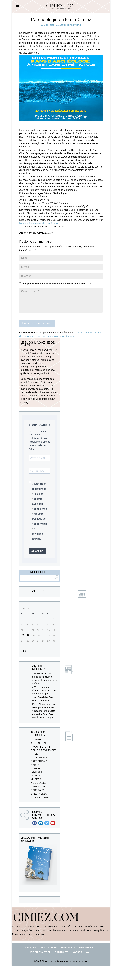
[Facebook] (34, 823)
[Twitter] (46, 823)
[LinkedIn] (40, 823)
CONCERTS (37, 754)
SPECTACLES (39, 794)
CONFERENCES (40, 757)
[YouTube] (52, 823)
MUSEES (36, 779)
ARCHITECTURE (40, 746)
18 (28, 635)
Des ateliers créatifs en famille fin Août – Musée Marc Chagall (43, 714)
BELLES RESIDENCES (44, 750)
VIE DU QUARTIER (40, 952)
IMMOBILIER (38, 772)
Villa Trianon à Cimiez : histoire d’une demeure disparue (44, 690)
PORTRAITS (38, 790)
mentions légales (80, 961)
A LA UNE (61, 25)
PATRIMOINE (38, 786)
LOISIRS (35, 775)
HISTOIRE (36, 768)
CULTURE (30, 947)
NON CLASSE (38, 783)
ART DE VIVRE (48, 947)
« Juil (23, 651)
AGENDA (77, 952)
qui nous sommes (63, 961)
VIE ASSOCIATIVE (41, 797)
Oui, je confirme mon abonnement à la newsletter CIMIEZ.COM (56, 283)
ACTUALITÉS (38, 743)
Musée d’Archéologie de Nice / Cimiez (39, 223)
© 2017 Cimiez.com (43, 961)
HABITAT (36, 765)
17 (22, 635)
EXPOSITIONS (74, 25)
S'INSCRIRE (37, 551)
